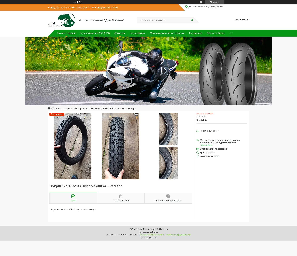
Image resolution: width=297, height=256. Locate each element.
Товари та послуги (62, 108)
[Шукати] (192, 20)
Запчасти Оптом (216, 33)
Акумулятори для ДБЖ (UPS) (95, 33)
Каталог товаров (66, 33)
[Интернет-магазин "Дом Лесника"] (62, 20)
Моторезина (81, 108)
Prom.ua (164, 229)
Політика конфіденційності (178, 234)
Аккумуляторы (137, 33)
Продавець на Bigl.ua (148, 232)
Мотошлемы (195, 33)
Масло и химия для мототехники (167, 33)
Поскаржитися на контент (152, 234)
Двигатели (119, 33)
